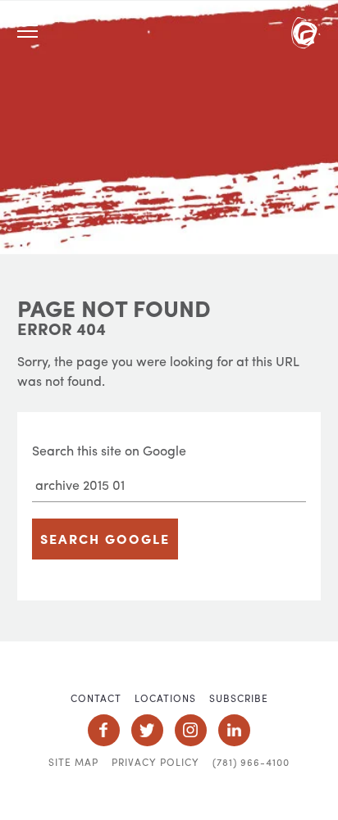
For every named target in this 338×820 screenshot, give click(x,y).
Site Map (73, 761)
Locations (165, 698)
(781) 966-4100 (251, 761)
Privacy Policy (155, 761)
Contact (96, 698)
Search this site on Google (109, 450)
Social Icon (104, 730)
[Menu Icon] (27, 31)
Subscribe (238, 698)
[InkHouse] (305, 35)
